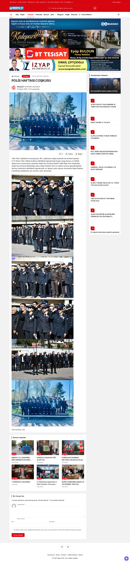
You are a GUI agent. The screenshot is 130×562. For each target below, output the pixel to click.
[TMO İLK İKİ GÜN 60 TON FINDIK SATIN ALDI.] (105, 195)
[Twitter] (68, 547)
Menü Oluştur (117, 2)
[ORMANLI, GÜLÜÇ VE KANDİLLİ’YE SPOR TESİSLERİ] (105, 164)
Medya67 (20, 87)
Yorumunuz (21, 504)
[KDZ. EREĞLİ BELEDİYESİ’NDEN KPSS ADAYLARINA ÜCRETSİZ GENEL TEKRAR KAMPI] (105, 148)
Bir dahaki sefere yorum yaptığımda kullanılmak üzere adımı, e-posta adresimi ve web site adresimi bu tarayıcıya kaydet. (47, 530)
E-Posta (52, 521)
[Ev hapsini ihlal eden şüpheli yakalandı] (105, 227)
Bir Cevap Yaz (18, 496)
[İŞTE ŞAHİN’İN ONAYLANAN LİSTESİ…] (105, 86)
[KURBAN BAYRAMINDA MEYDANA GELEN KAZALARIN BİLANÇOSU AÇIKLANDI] (73, 451)
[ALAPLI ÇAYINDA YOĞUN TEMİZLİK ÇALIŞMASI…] (105, 133)
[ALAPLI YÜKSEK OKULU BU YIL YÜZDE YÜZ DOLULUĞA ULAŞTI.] (105, 180)
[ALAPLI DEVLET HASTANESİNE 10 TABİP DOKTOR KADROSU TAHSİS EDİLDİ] (105, 101)
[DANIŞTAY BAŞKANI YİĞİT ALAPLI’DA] (48, 451)
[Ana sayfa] (11, 14)
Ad (13, 521)
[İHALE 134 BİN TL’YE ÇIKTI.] (105, 117)
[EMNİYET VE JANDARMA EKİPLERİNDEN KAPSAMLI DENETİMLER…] (23, 451)
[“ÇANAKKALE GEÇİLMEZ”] (23, 476)
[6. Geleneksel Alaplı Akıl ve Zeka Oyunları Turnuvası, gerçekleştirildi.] (48, 476)
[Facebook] (62, 547)
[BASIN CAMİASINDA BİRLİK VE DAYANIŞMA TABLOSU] (73, 476)
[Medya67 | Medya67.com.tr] (16, 8)
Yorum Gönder (18, 535)
